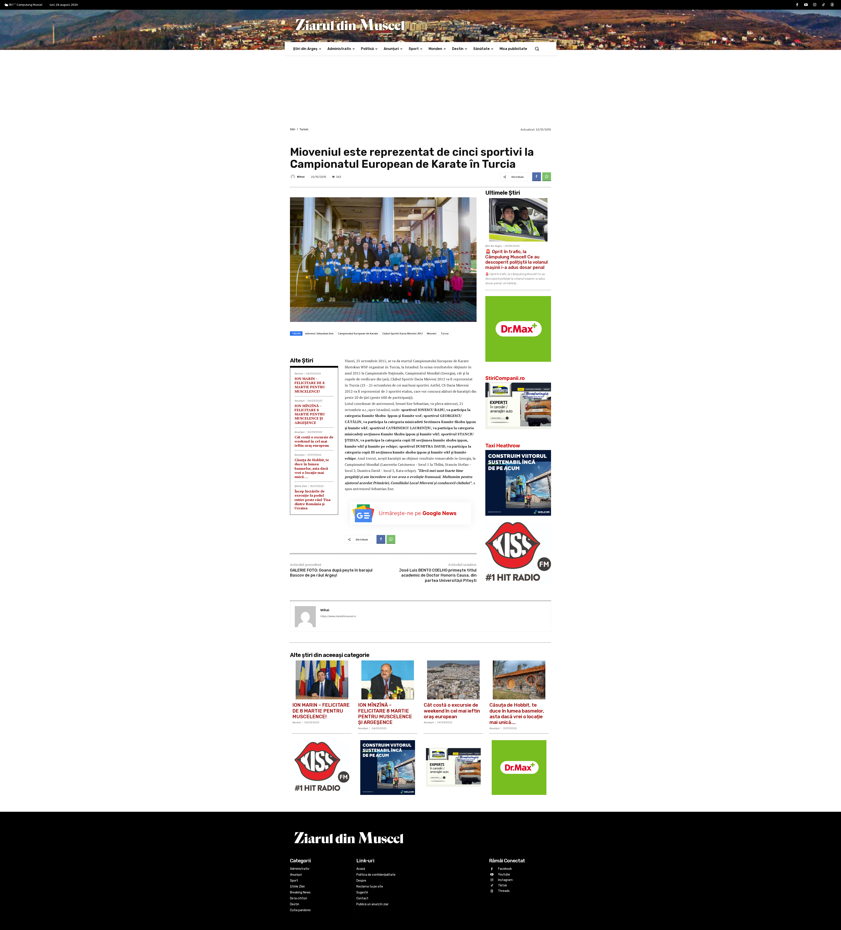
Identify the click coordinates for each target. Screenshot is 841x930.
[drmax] (518, 365)
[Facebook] (797, 4)
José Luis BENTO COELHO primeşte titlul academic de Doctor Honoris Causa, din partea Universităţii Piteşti (438, 575)
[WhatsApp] (546, 176)
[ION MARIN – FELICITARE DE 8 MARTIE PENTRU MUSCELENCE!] (322, 679)
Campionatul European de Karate (358, 333)
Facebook (505, 869)
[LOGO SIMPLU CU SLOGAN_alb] (518, 587)
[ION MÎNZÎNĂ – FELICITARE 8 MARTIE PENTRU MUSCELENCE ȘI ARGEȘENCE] (387, 679)
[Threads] (832, 4)
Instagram (505, 880)
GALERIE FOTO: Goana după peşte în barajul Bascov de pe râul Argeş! (331, 573)
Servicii (299, 373)
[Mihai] (293, 177)
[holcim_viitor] (518, 519)
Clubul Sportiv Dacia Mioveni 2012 (402, 333)
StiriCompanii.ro (505, 378)
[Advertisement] (420, 93)
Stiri (292, 129)
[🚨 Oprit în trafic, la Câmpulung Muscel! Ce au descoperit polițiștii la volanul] (518, 220)
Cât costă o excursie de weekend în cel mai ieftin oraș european (314, 441)
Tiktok (502, 885)
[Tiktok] (823, 4)
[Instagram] (814, 4)
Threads (504, 891)
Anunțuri (300, 401)
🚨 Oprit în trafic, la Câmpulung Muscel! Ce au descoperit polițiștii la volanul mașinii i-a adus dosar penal (516, 259)
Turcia (445, 333)
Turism (304, 129)
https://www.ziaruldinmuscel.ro (338, 616)
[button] (536, 48)
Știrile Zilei (301, 486)
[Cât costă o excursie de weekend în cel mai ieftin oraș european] (453, 679)
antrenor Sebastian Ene (319, 333)
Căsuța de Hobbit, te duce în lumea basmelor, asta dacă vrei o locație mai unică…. (312, 468)
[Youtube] (806, 4)
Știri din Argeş (493, 246)
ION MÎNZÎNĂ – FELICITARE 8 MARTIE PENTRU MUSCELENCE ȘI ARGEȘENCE (310, 414)
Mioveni (431, 333)
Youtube (504, 874)
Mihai (301, 176)
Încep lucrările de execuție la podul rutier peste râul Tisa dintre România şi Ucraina (312, 499)
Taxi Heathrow (502, 446)
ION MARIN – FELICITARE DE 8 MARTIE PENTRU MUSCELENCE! (310, 385)
